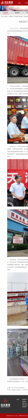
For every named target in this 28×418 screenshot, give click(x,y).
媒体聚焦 (17, 12)
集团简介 (24, 399)
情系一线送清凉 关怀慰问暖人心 (18, 387)
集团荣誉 (24, 406)
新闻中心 (6, 16)
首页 (19, 3)
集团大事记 (24, 405)
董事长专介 (24, 403)
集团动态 (5, 12)
